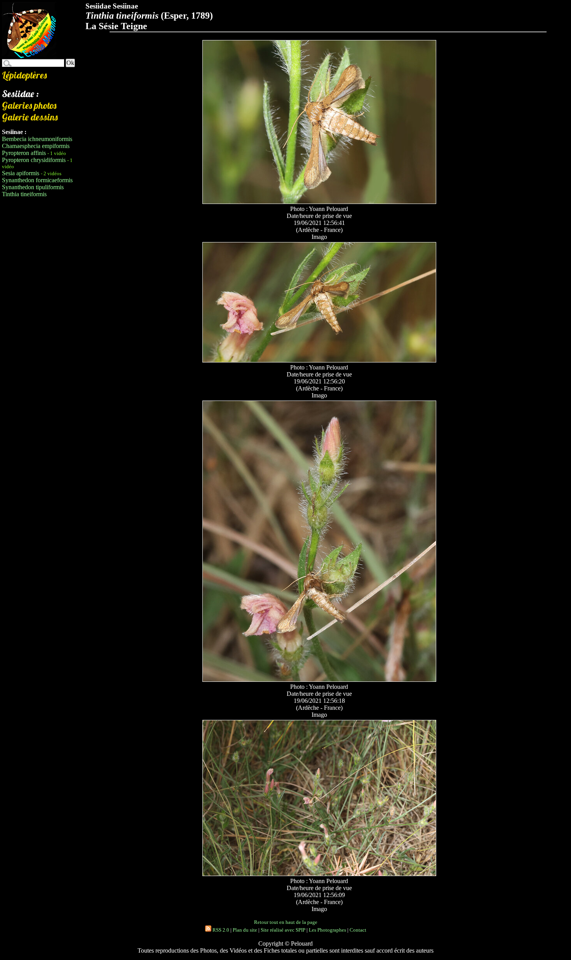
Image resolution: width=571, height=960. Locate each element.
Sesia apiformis (20, 173)
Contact (358, 930)
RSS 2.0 (220, 930)
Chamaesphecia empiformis (36, 146)
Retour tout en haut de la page (285, 922)
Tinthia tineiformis (24, 194)
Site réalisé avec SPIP (283, 930)
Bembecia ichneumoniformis (37, 139)
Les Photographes (327, 930)
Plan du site (245, 930)
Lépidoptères (24, 75)
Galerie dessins (30, 117)
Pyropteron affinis (24, 153)
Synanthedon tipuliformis (33, 187)
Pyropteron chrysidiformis (34, 160)
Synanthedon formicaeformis (37, 180)
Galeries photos (29, 105)
